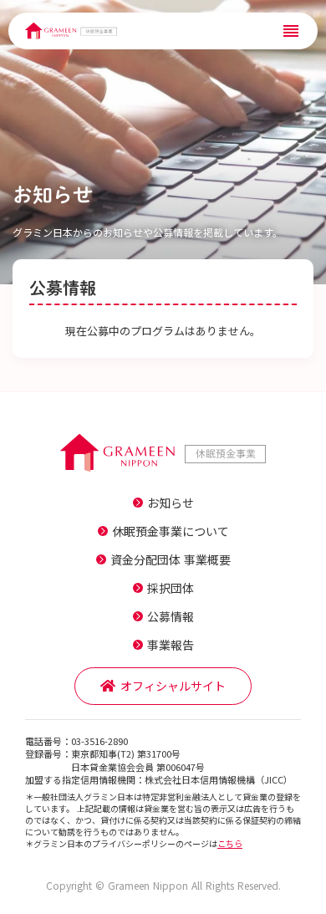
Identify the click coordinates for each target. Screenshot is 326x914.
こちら (229, 843)
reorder (291, 31)
